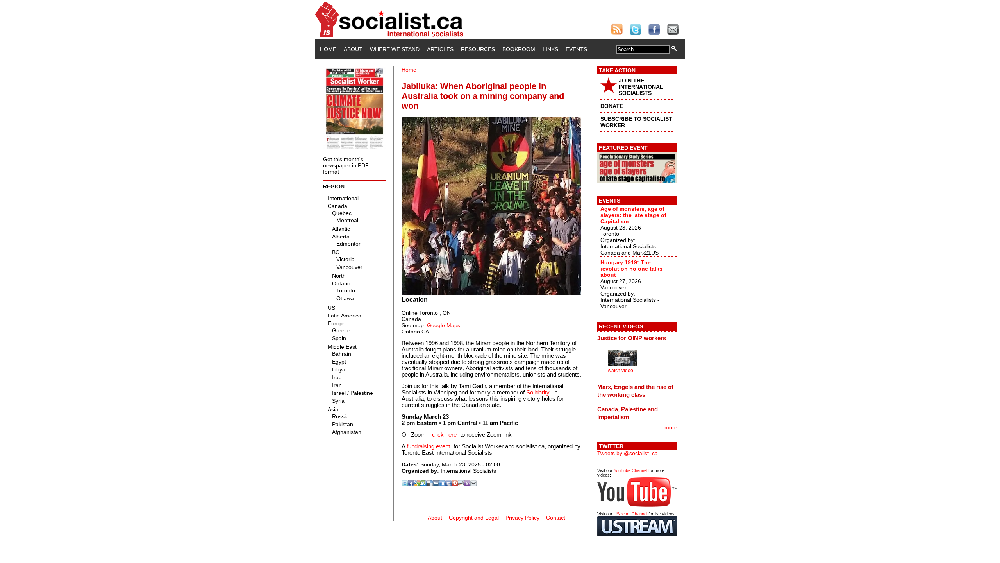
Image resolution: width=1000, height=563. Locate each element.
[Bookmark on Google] (417, 484)
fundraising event (428, 446)
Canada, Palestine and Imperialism (627, 413)
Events (576, 49)
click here (444, 435)
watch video (620, 370)
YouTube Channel (630, 470)
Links (550, 49)
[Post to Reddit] (461, 484)
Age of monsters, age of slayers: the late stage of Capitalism (633, 215)
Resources (478, 49)
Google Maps (443, 325)
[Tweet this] (405, 484)
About (353, 49)
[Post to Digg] (436, 484)
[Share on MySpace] (448, 484)
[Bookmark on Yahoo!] (467, 484)
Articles (440, 49)
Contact (555, 518)
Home (328, 49)
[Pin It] (455, 484)
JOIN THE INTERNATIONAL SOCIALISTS (641, 86)
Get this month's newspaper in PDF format (346, 165)
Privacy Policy (522, 518)
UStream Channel (630, 513)
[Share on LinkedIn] (442, 484)
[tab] (637, 338)
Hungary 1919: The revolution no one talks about (631, 268)
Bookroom (518, 49)
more (670, 427)
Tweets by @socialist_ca (627, 453)
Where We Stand (395, 49)
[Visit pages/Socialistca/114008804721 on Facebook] (411, 484)
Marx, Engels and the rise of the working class (635, 391)
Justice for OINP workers (631, 338)
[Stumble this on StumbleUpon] (423, 484)
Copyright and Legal (474, 518)
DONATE (611, 106)
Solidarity (538, 392)
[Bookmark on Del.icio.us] (430, 484)
